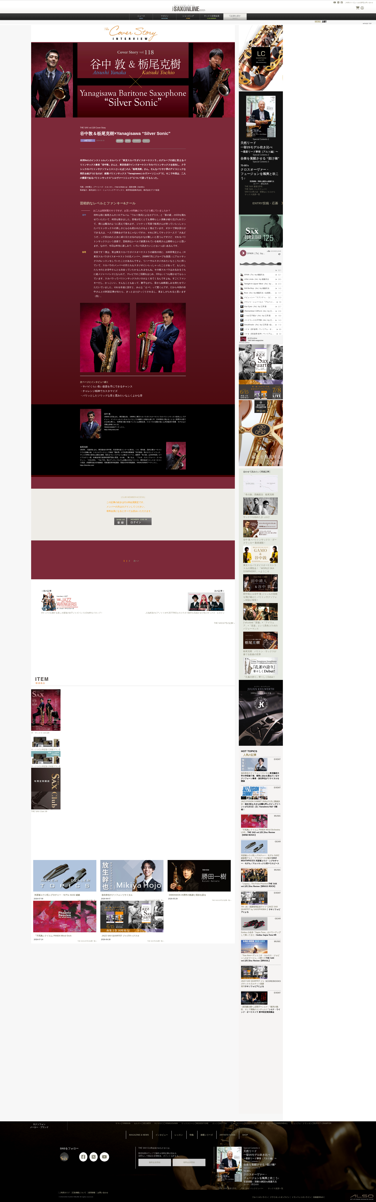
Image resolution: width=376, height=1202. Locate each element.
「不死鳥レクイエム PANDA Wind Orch (53, 935)
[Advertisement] (133, 650)
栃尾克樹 (119, 141)
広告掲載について (79, 1193)
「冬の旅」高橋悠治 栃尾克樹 (258, 494)
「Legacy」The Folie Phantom (255, 884)
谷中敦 (128, 141)
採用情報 (91, 1193)
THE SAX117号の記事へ (224, 623)
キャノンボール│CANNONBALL (274, 1123)
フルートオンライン (260, 1197)
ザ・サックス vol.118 (40, 733)
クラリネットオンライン (279, 1197)
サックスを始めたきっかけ (256, 517)
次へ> (136, 561)
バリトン (146, 141)
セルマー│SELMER (142, 1123)
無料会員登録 (154, 1162)
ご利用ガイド (349, 2)
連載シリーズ (206, 1135)
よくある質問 (359, 2)
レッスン (179, 1135)
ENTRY (266, 203)
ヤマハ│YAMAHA (122, 1123)
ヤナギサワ (136, 141)
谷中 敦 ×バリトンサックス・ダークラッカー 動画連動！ (260, 541)
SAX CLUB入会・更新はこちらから (260, 192)
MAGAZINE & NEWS (139, 1135)
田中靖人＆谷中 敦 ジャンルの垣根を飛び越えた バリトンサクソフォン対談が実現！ (260, 597)
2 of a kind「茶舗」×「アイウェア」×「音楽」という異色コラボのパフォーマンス (260, 625)
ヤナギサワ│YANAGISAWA (166, 1123)
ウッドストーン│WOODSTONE (195, 1123)
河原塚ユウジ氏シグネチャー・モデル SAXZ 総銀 (57, 895)
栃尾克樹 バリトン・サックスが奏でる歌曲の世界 (259, 653)
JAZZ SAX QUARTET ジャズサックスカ (120, 935)
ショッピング (188, 17)
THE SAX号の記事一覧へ (155, 941)
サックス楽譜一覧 (252, 194)
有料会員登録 (189, 1162)
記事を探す (236, 17)
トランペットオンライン (301, 1197)
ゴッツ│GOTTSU (219, 1123)
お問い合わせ (368, 2)
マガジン (164, 17)
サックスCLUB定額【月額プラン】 (46, 749)
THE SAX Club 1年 (39, 811)
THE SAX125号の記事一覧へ (87, 900)
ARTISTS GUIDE (227, 1135)
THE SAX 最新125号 (253, 186)
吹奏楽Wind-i (318, 1197)
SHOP (245, 1135)
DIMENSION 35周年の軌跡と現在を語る (187, 895)
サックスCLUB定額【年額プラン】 (46, 766)
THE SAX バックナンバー (256, 189)
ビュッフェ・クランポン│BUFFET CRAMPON (311, 1123)
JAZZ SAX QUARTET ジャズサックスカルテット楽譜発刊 (252, 983)
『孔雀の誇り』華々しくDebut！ (259, 677)
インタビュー (162, 1135)
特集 (192, 1135)
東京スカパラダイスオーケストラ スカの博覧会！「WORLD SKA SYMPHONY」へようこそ (260, 568)
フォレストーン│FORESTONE (243, 1123)
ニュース (141, 17)
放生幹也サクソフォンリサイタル (117, 895)
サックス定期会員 (211, 17)
